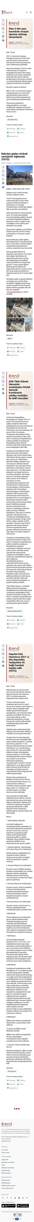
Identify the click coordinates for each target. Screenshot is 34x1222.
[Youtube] (15, 1198)
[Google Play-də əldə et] (23, 1206)
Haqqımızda (4, 1159)
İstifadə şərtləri (5, 1180)
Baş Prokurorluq (12, 119)
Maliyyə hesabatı (6, 1173)
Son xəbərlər (4, 1150)
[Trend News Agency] (6, 1124)
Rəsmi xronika (5, 1152)
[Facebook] (7, 1198)
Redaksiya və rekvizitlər (7, 1162)
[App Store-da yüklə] (8, 1206)
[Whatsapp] (3, 1198)
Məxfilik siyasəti (5, 1183)
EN (13, 1219)
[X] (11, 1198)
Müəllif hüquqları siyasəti (8, 1185)
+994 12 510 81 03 (6, 1139)
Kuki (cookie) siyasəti (7, 1188)
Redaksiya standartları (7, 1167)
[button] (3, 20)
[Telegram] (19, 1198)
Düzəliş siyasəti (5, 1170)
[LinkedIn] (23, 1198)
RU (20, 1219)
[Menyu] (31, 12)
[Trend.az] (6, 12)
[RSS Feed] (27, 1198)
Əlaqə (3, 1165)
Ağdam (10, 338)
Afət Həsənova (12, 1071)
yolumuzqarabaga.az (14, 292)
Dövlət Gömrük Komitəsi (14, 611)
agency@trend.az (5, 1141)
